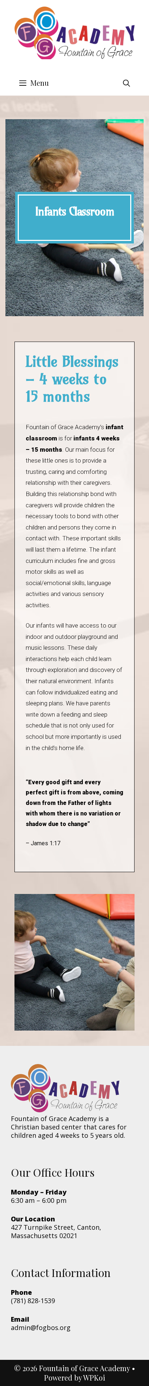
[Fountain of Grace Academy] (74, 36)
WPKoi (94, 1377)
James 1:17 (45, 843)
